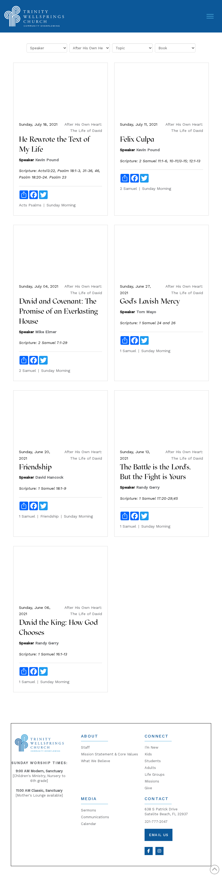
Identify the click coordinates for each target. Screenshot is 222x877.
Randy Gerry (147, 487)
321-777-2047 (156, 822)
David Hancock (49, 477)
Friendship (35, 466)
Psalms (34, 205)
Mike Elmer (46, 332)
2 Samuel (128, 188)
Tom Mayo (146, 312)
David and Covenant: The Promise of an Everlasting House (58, 311)
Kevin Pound (47, 160)
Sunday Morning (61, 205)
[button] (210, 16)
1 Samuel (128, 351)
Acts (23, 205)
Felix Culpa (137, 139)
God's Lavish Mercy (150, 301)
